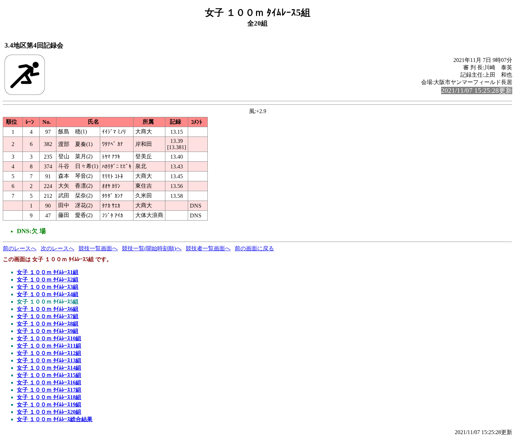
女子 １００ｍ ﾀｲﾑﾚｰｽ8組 (47, 324)
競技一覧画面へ (98, 248)
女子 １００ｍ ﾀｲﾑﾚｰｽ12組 (49, 353)
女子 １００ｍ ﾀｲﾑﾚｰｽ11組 (49, 346)
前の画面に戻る (254, 248)
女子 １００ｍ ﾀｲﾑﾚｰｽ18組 (49, 397)
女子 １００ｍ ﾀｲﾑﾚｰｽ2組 (47, 280)
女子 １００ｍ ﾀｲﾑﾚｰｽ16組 (49, 382)
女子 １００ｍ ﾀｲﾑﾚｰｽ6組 (47, 309)
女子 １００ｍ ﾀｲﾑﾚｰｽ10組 (49, 338)
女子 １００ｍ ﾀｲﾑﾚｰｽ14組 (49, 368)
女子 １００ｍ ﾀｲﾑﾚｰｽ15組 (49, 375)
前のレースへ (19, 248)
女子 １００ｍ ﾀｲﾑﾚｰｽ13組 (49, 360)
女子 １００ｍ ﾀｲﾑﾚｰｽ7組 (47, 316)
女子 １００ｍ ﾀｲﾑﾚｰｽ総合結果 (54, 419)
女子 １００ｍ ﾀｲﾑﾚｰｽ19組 (49, 404)
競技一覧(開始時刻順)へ (151, 248)
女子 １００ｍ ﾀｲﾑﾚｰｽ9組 (47, 331)
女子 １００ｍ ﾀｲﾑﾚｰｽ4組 (47, 294)
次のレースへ (57, 248)
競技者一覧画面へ (208, 248)
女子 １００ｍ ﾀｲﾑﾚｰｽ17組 (49, 390)
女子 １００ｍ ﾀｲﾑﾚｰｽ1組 (47, 272)
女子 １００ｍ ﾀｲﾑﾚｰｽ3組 (47, 287)
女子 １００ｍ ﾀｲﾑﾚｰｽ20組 (49, 412)
